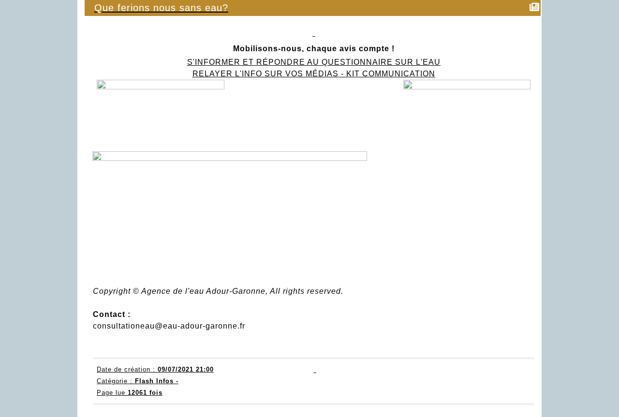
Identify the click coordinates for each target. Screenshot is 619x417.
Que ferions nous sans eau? (161, 7)
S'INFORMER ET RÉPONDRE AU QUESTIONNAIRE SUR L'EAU (314, 62)
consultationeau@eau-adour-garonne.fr (169, 326)
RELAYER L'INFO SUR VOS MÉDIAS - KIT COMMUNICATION (313, 74)
